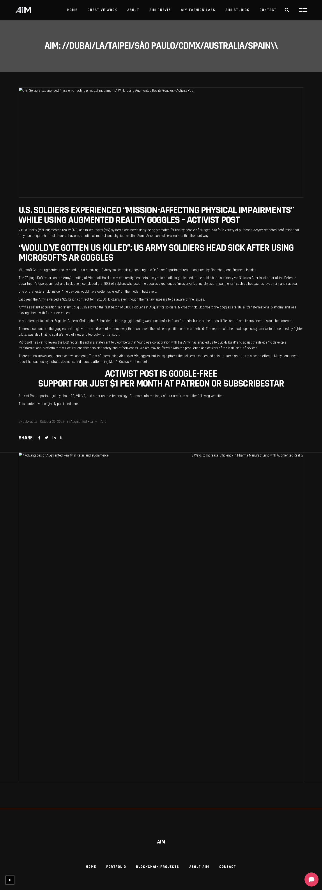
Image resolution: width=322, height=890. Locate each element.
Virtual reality (28, 230)
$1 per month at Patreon (160, 383)
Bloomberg (218, 270)
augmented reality (58, 230)
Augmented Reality (84, 421)
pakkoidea (30, 421)
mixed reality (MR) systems (104, 230)
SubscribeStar (253, 383)
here (75, 404)
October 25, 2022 (52, 421)
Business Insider (243, 270)
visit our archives (173, 396)
